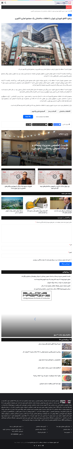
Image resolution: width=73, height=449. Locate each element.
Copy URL (28, 117)
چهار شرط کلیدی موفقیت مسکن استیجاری (50, 384)
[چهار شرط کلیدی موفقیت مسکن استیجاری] (67, 386)
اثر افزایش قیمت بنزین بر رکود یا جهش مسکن (49, 368)
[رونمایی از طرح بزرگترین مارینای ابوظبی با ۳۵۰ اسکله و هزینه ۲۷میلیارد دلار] (67, 354)
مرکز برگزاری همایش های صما (63, 426)
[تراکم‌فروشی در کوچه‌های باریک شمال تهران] (67, 362)
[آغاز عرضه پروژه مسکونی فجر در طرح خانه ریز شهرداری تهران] (36, 203)
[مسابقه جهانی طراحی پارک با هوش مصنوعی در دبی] (12, 203)
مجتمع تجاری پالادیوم (38, 111)
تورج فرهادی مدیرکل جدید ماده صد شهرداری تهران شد (63, 212)
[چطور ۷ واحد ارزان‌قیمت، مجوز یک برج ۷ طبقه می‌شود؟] (67, 378)
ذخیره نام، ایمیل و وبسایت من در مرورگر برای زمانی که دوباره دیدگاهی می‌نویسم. (51, 260)
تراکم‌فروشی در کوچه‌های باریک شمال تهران (50, 360)
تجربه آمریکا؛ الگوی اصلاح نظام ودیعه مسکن (50, 344)
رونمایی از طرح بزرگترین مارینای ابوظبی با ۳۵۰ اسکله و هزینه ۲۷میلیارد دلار (42, 352)
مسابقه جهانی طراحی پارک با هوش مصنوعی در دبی (14, 212)
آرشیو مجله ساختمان (41, 426)
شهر (66, 11)
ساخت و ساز (51, 111)
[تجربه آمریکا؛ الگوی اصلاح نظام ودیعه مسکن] (67, 346)
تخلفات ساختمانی (64, 111)
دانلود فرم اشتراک (42, 432)
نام (70, 245)
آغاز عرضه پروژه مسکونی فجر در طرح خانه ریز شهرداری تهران (37, 212)
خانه (69, 11)
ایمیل (70, 252)
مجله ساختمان (66, 429)
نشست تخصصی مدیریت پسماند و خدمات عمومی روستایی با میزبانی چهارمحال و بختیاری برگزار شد (50, 148)
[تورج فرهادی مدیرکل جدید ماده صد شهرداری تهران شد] (61, 203)
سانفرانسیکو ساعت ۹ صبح (62, 335)
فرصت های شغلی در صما (15, 426)
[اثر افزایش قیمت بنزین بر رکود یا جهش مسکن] (67, 370)
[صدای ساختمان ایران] (63, 3)
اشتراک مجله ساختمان (40, 429)
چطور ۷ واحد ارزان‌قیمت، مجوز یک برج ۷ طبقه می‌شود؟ (47, 376)
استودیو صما (67, 432)
